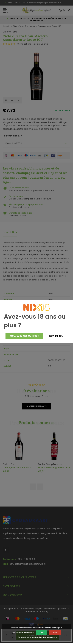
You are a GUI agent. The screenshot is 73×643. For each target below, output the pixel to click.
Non (55, 632)
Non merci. (56, 335)
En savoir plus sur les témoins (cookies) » (37, 637)
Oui (41, 632)
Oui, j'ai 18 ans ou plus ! (24, 335)
